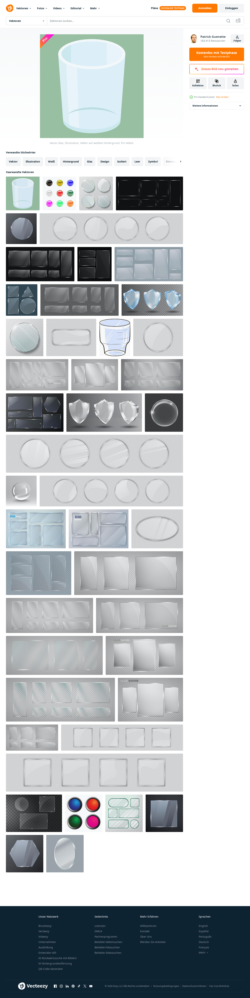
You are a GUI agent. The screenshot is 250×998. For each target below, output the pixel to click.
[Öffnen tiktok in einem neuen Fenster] (79, 985)
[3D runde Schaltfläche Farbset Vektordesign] (83, 813)
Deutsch (204, 942)
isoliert (121, 161)
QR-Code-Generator (50, 969)
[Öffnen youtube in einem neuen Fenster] (90, 985)
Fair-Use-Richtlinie (219, 986)
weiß (51, 161)
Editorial (76, 8)
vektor (13, 161)
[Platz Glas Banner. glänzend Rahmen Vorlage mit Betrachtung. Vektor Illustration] (164, 813)
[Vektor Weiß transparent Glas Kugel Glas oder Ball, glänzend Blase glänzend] (164, 412)
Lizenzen (100, 926)
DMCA (98, 931)
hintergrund (71, 161)
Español (204, 931)
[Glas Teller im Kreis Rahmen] (111, 228)
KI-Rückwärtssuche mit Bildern (57, 958)
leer (137, 161)
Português (205, 936)
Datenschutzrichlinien (194, 986)
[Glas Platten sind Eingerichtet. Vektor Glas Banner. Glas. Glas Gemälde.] (94, 374)
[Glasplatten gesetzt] (34, 813)
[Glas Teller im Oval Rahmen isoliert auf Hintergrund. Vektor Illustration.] (157, 528)
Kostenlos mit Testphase (216, 54)
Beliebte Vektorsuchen (108, 942)
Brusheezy (44, 926)
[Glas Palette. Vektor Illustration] (36, 528)
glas (89, 161)
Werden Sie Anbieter (153, 942)
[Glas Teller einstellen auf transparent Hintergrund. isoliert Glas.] (38, 573)
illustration (33, 161)
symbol (153, 161)
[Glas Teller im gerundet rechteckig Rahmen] (71, 337)
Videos (57, 8)
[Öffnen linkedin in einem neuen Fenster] (67, 985)
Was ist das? (222, 97)
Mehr (93, 8)
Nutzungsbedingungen (166, 986)
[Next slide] (177, 161)
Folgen (237, 40)
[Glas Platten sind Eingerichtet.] (37, 374)
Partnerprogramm (106, 936)
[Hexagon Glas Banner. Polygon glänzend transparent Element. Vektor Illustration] (24, 853)
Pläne (154, 8)
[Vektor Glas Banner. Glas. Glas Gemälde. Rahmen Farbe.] (152, 374)
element (171, 161)
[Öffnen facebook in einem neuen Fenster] (55, 985)
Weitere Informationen (205, 105)
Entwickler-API (47, 952)
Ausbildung (45, 947)
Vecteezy (43, 931)
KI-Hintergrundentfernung (55, 963)
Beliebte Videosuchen (108, 952)
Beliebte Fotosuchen (107, 947)
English (203, 926)
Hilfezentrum (148, 926)
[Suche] (228, 21)
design (104, 161)
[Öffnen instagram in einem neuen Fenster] (61, 985)
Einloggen (231, 8)
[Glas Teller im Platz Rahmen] (122, 738)
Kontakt (145, 931)
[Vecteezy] (9, 8)
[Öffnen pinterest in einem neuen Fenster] (73, 985)
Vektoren (22, 8)
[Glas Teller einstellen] (98, 528)
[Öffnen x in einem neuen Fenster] (84, 985)
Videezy (43, 936)
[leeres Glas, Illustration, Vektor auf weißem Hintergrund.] (23, 193)
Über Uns (146, 936)
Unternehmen (47, 942)
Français (204, 947)
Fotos (40, 8)
